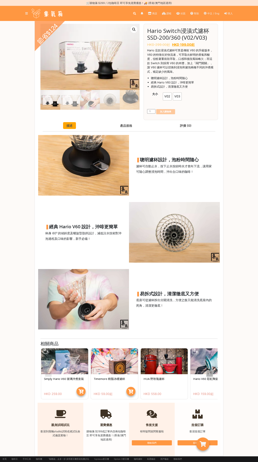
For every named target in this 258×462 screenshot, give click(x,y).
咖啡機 (39, 459)
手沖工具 (27, 459)
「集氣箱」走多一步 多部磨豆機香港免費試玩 (68, 459)
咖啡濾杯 (138, 459)
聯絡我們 (151, 442)
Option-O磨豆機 (121, 459)
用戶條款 (164, 459)
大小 (155, 94)
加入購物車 (165, 111)
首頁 (4, 459)
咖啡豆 (15, 459)
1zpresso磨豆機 (101, 459)
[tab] (69, 125)
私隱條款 (151, 459)
